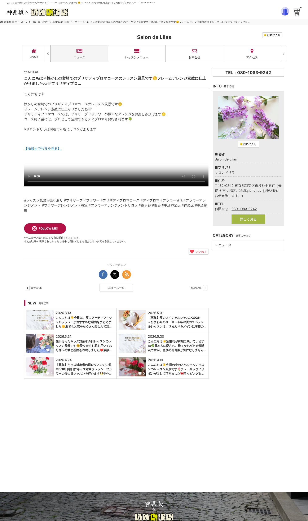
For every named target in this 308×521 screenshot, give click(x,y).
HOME (34, 57)
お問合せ (194, 57)
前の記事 (196, 288)
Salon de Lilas (61, 21)
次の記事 (36, 288)
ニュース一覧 (116, 287)
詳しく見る (248, 219)
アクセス (252, 57)
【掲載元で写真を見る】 (42, 148)
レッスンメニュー (137, 57)
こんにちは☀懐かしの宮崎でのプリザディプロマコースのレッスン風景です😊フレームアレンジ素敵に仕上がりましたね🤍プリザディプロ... (170, 21)
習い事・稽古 (40, 21)
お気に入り (273, 35)
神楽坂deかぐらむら (15, 21)
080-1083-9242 (244, 209)
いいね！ (200, 251)
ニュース (80, 21)
